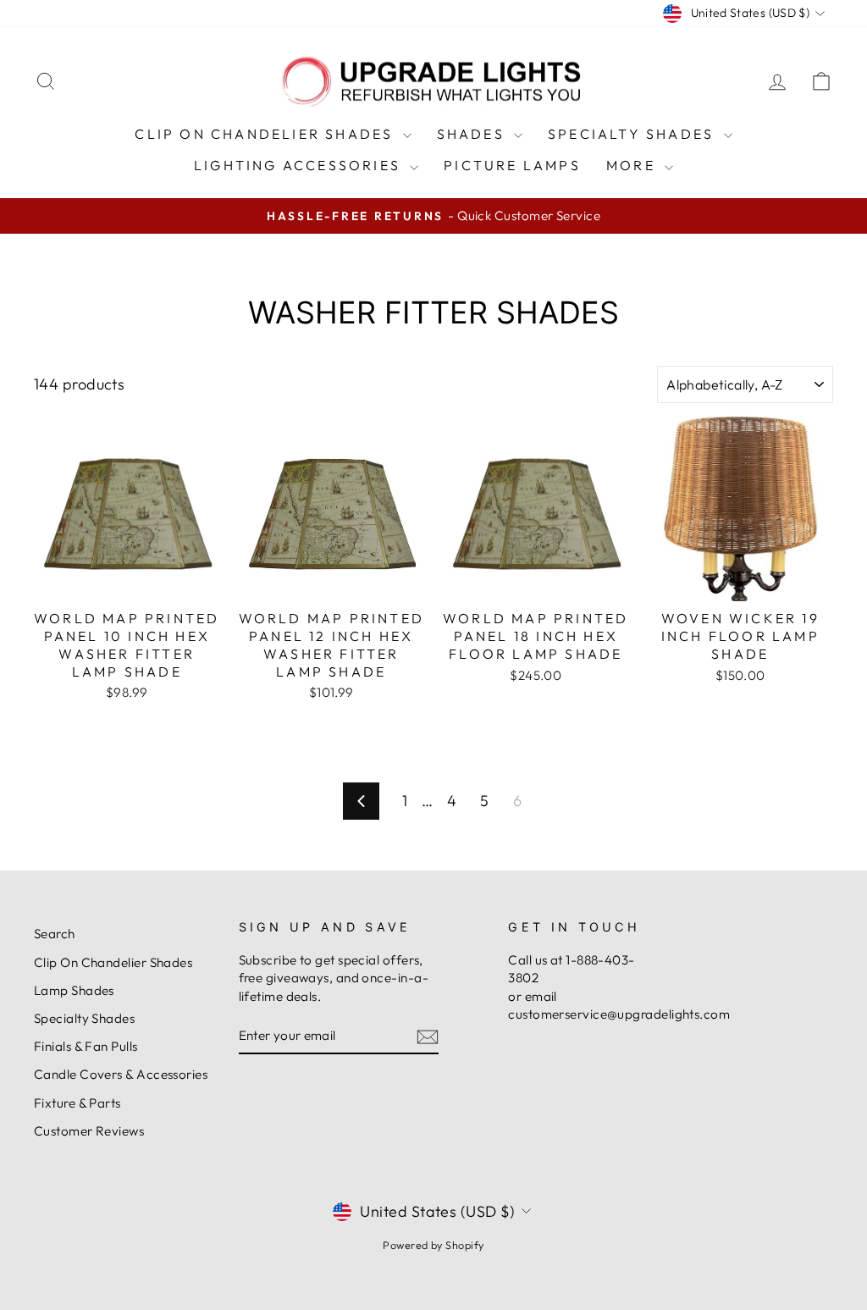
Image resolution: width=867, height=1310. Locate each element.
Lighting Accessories (300, 165)
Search (54, 934)
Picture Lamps (512, 165)
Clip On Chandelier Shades (266, 133)
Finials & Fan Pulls (86, 1046)
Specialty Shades (633, 133)
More (633, 165)
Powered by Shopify (433, 1245)
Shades (473, 133)
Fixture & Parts (77, 1103)
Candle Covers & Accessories (120, 1074)
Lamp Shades (74, 990)
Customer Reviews (89, 1131)
